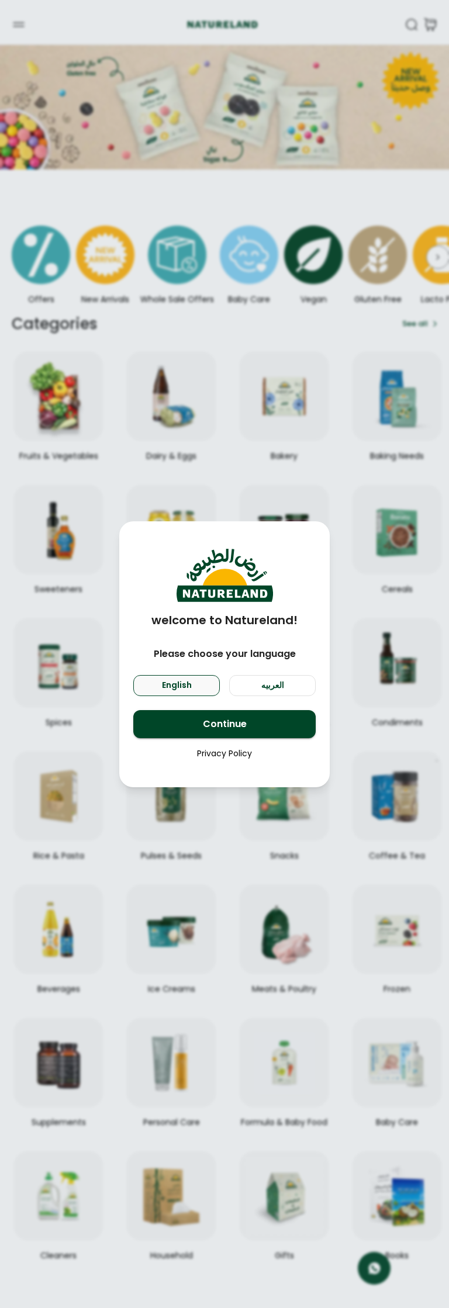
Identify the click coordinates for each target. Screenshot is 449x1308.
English (177, 685)
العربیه (272, 685)
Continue (225, 724)
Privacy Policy (224, 753)
